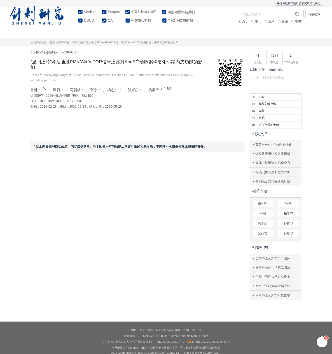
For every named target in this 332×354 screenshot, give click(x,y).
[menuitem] (28, 32)
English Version (303, 32)
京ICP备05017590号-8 (170, 341)
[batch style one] (322, 342)
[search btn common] (297, 14)
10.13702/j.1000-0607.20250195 (62, 101)
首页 (28, 32)
